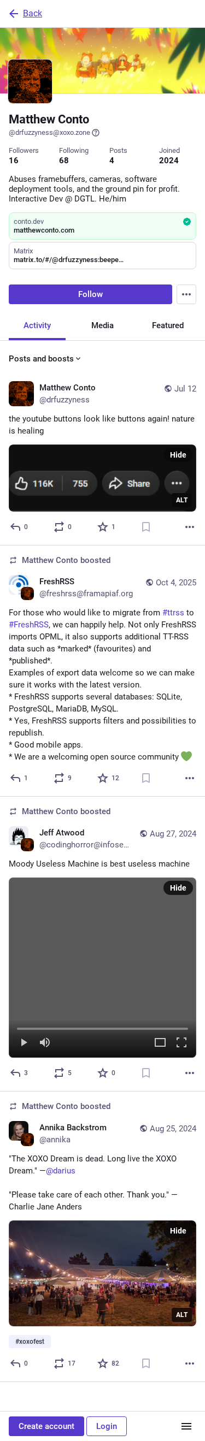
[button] (102, 967)
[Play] (23, 1043)
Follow (90, 294)
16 (14, 160)
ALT (182, 500)
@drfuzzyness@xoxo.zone (49, 132)
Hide (178, 454)
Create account (46, 1426)
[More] (189, 526)
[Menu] (186, 294)
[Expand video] (160, 1043)
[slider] (102, 1026)
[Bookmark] (146, 526)
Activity (37, 325)
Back (32, 13)
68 (64, 160)
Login (106, 1426)
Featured (168, 325)
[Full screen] (181, 1043)
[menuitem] (102, 967)
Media (102, 325)
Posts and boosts (41, 359)
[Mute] (45, 1043)
